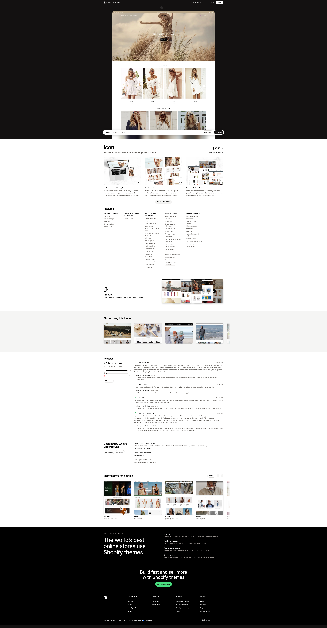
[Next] (222, 318)
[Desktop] (161, 7)
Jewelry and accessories (136, 608)
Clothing (130, 601)
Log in (212, 2)
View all (211, 476)
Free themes (156, 604)
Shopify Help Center (182, 601)
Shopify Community (182, 608)
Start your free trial (163, 584)
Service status (204, 611)
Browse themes (194, 2)
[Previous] (218, 318)
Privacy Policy (121, 620)
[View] (117, 333)
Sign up (219, 2)
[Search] (206, 2)
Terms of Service (109, 620)
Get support (109, 452)
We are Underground (216, 152)
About (202, 601)
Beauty (130, 604)
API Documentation (182, 604)
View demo (207, 132)
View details (138, 448)
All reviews (108, 381)
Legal (202, 608)
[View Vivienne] (171, 291)
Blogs (178, 611)
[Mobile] (165, 7)
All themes (119, 452)
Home (130, 611)
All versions (147, 448)
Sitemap (149, 620)
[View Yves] (192, 291)
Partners (203, 604)
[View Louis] (182, 291)
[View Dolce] (203, 291)
